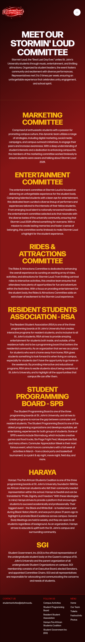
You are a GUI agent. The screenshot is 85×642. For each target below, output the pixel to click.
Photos (74, 620)
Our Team (75, 607)
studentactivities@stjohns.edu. (17, 603)
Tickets (74, 611)
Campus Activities (52, 603)
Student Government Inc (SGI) (55, 631)
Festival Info (76, 615)
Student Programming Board (53, 609)
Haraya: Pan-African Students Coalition (52, 624)
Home (73, 603)
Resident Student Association (51, 616)
